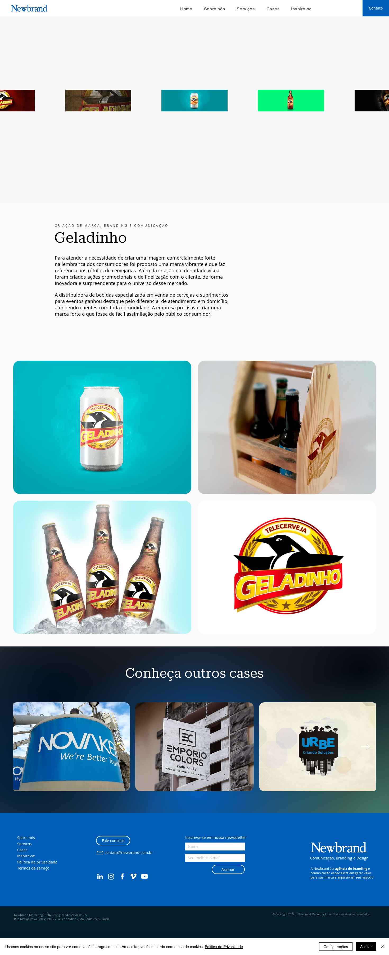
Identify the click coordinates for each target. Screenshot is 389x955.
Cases (22, 849)
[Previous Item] (23, 747)
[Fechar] (382, 946)
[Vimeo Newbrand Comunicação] (133, 876)
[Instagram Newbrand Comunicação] (111, 876)
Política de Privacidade (224, 946)
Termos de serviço (33, 868)
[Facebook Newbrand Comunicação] (122, 876)
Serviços (24, 843)
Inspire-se (26, 855)
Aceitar (366, 946)
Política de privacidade (37, 862)
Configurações (336, 946)
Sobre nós (26, 837)
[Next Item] (365, 747)
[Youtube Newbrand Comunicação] (144, 876)
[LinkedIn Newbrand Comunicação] (100, 876)
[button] (330, 836)
